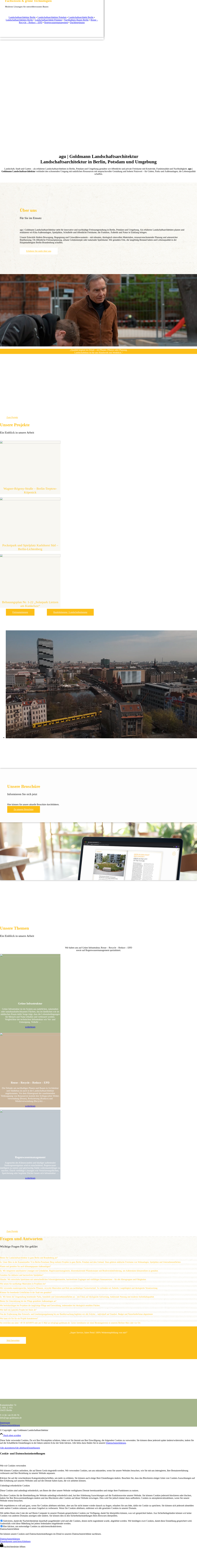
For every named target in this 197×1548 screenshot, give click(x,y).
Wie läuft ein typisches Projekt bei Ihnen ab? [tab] (18, 1310)
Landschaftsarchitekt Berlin (81, 17)
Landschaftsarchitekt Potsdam (48, 20)
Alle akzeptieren (7, 1448)
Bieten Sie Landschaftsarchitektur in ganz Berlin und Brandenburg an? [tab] (29, 1258)
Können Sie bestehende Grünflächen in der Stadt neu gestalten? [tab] (26, 1292)
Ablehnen (26, 1541)
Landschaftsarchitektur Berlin (22, 17)
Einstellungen (34, 1448)
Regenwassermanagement (56, 22)
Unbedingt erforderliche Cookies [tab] (15, 1485)
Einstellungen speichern (11, 1541)
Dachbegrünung (77, 22)
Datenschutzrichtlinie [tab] (9, 1529)
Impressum (5, 1422)
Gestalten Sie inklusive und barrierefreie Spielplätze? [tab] (21, 1275)
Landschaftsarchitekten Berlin (19, 20)
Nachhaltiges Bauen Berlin (76, 20)
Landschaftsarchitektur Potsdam (51, 17)
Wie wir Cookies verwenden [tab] (13, 1465)
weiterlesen (30, 1027)
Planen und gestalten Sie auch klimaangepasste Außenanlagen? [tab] (25, 1266)
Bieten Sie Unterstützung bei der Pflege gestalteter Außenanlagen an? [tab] (28, 1301)
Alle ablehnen (21, 1448)
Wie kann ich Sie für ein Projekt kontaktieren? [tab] (19, 1318)
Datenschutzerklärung (10, 1425)
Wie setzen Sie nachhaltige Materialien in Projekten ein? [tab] (23, 1284)
